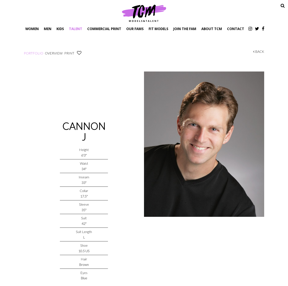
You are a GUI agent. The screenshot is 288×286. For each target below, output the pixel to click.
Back (259, 51)
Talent (75, 28)
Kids (60, 28)
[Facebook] (263, 29)
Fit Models (158, 28)
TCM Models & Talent (144, 13)
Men (47, 28)
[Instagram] (250, 29)
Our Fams (135, 28)
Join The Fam (184, 28)
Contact (235, 28)
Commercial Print (104, 28)
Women (32, 28)
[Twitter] (257, 29)
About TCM (211, 28)
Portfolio (33, 53)
